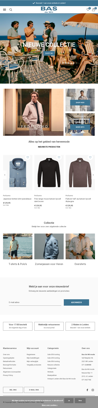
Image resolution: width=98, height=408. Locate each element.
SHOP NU (49, 53)
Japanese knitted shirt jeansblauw (17, 199)
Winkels (50, 372)
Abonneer (76, 302)
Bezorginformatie (9, 365)
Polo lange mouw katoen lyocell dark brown (47, 200)
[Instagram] (93, 390)
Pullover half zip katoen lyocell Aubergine (78, 200)
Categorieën (51, 368)
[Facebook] (87, 390)
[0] (93, 9)
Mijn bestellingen (33, 358)
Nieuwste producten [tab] (49, 147)
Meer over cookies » (50, 405)
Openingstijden (8, 358)
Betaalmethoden (9, 361)
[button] (5, 9)
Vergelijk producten (34, 365)
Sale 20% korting (53, 358)
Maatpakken (52, 375)
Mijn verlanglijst (32, 361)
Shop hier (80, 102)
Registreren (31, 354)
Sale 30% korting (53, 354)
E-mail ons (34, 390)
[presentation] (5, 175)
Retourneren (7, 368)
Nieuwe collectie (53, 365)
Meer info (80, 127)
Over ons (6, 354)
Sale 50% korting (53, 361)
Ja (69, 400)
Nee (80, 400)
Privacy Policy (8, 375)
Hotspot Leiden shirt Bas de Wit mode (61, 379)
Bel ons (13, 390)
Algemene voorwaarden (12, 372)
